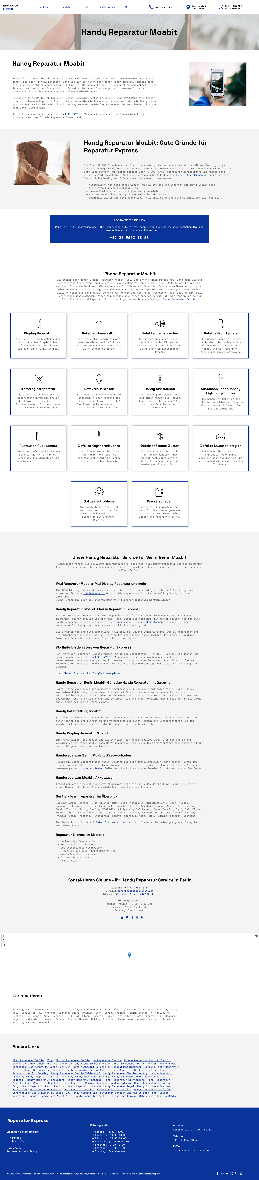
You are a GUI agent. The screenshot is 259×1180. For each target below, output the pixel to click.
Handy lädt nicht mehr (56, 1096)
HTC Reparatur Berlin (79, 1089)
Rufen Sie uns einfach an (114, 822)
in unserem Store (90, 768)
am (129, 1083)
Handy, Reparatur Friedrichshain (49, 1076)
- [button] (3, 939)
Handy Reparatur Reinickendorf (42, 1086)
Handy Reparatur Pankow (78, 1083)
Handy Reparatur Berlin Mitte (87, 1070)
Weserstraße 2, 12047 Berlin (136, 894)
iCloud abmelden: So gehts (157, 1096)
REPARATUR (10, 5)
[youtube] (127, 917)
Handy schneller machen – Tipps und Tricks (105, 1096)
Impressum (14, 1147)
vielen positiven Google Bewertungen (137, 622)
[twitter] (132, 917)
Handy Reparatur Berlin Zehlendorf (75, 1073)
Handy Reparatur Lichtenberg (125, 1079)
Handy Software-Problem (153, 1086)
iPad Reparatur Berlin (28, 1060)
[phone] (142, 917)
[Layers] (255, 936)
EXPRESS (8, 9)
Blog (50, 1060)
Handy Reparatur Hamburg (92, 1076)
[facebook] (117, 917)
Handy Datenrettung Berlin (43, 1070)
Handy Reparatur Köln (127, 1076)
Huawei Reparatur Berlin (114, 1089)
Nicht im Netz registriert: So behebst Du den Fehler (118, 1063)
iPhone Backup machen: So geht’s (147, 1060)
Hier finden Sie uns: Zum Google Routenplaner (88, 673)
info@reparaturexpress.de (135, 890)
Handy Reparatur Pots (112, 1083)
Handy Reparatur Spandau (84, 1086)
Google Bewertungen (189, 175)
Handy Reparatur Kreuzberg (45, 1079)
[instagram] (122, 917)
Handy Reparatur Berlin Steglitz (133, 1070)
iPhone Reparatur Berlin (178, 299)
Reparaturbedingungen (127, 1066)
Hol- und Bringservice (46, 1089)
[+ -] (129, 958)
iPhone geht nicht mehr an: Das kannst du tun (45, 1063)
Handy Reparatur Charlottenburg (125, 1073)
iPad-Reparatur (94, 593)
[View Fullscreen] (3, 945)
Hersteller (20, 1089)
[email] (137, 917)
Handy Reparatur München (41, 1083)
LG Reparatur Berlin (107, 1060)
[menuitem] (46, 7)
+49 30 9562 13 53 (74, 114)
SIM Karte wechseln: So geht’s (87, 1066)
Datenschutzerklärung (22, 1151)
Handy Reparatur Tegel (118, 1086)
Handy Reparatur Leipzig (84, 1079)
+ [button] (3, 936)
